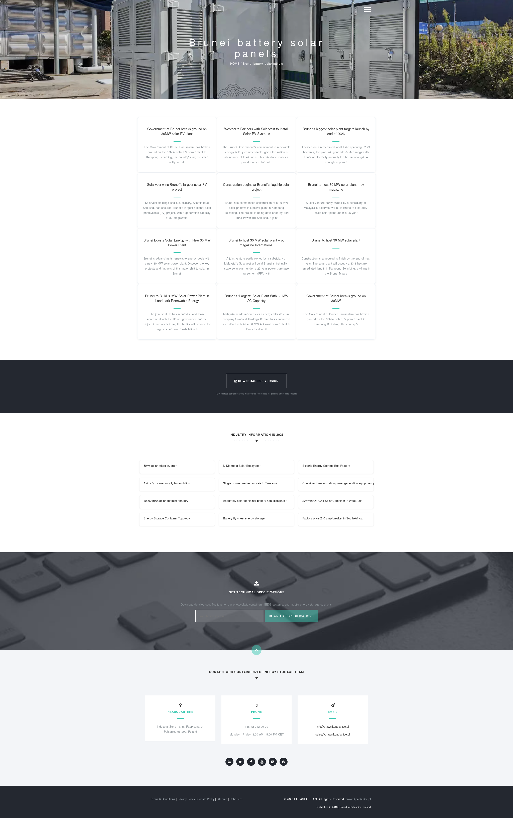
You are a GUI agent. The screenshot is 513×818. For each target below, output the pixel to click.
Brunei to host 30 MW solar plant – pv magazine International (256, 242)
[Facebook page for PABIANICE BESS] (251, 762)
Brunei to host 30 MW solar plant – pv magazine (336, 187)
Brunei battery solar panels (263, 63)
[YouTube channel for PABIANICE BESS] (262, 762)
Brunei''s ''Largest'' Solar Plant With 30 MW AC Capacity (256, 298)
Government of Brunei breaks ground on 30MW (336, 298)
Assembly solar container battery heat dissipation (255, 500)
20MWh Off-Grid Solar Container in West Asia (332, 500)
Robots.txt (236, 799)
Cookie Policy (205, 799)
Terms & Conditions (162, 799)
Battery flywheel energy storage (244, 518)
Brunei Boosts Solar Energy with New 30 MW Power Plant (177, 242)
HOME (234, 63)
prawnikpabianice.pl (358, 799)
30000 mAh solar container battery (165, 500)
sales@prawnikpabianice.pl (332, 734)
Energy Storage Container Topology (166, 518)
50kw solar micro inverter (160, 465)
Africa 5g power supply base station (166, 483)
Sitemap (222, 799)
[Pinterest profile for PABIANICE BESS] (284, 762)
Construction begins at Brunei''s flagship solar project (256, 187)
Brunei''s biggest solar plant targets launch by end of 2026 (336, 131)
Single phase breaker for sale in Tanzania (250, 483)
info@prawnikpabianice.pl (332, 726)
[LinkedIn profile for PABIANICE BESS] (229, 762)
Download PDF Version (258, 381)
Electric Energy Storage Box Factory (326, 465)
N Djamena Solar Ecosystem (242, 465)
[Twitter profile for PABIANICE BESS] (240, 762)
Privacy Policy (186, 799)
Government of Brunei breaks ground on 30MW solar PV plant (177, 131)
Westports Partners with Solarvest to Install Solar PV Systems (256, 131)
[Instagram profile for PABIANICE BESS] (273, 762)
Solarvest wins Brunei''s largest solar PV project (177, 187)
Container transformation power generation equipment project (338, 483)
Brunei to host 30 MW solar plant (336, 240)
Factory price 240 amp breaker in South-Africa (332, 518)
